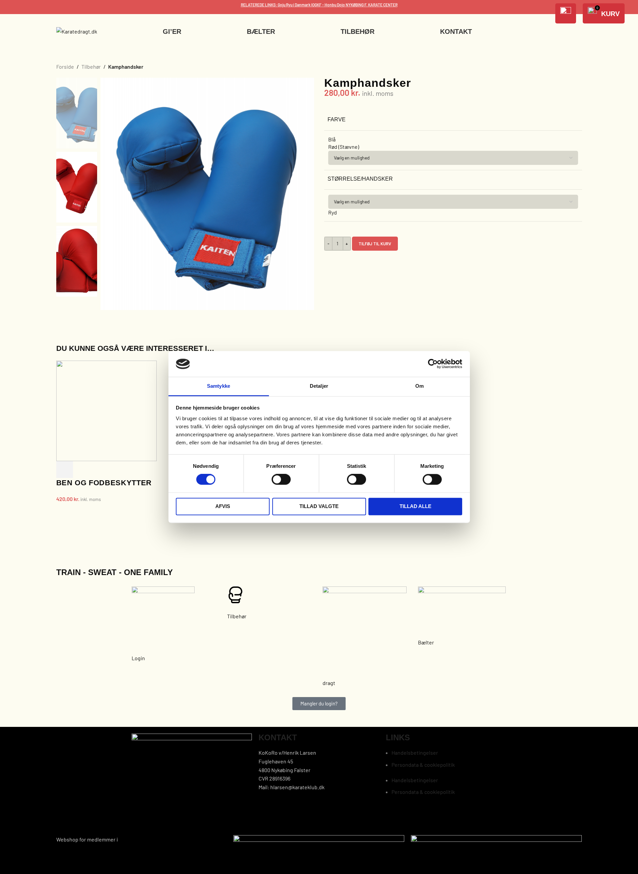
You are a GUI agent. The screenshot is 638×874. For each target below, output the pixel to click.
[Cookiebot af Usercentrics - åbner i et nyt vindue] (433, 364)
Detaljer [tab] (319, 386)
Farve (337, 119)
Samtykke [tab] (218, 386)
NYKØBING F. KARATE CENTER (372, 4)
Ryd (332, 212)
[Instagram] (412, 818)
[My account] (565, 13)
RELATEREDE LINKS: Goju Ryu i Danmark (276, 4)
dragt (329, 683)
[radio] (453, 139)
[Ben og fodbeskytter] (106, 410)
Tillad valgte (319, 506)
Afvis (222, 506)
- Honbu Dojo (334, 4)
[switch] (281, 479)
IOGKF (316, 4)
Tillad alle (415, 506)
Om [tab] (419, 386)
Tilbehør (91, 66)
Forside (65, 66)
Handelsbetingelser (415, 752)
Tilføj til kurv (375, 243)
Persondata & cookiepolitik (423, 764)
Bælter (426, 642)
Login (138, 658)
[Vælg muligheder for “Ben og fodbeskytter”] (64, 469)
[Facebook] (394, 818)
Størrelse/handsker (360, 179)
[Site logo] (76, 30)
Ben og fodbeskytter (104, 483)
